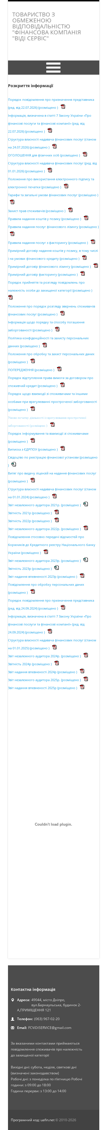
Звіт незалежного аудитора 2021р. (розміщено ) (45, 505)
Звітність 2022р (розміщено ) (30, 521)
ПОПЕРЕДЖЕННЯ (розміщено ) (31, 370)
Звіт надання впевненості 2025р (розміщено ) (43, 688)
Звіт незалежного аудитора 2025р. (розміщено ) (45, 680)
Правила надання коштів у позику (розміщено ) (45, 219)
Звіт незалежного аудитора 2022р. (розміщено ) (45, 529)
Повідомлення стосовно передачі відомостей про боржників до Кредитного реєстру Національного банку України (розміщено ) (51, 545)
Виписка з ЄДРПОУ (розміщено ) (33, 449)
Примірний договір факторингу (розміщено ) (43, 274)
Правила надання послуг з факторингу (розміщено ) (48, 242)
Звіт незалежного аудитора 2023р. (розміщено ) (45, 560)
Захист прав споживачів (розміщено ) (37, 211)
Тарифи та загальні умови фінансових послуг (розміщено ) (53, 195)
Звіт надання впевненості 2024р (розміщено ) (43, 672)
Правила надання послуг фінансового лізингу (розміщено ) (53, 227)
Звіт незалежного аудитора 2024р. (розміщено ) (45, 656)
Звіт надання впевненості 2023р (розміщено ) (43, 576)
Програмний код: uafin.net (33, 1120)
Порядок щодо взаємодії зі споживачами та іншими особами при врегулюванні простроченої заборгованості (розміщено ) (52, 402)
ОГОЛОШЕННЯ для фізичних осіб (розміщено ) (44, 155)
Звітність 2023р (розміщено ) (30, 568)
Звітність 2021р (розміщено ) (30, 513)
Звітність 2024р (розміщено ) (30, 664)
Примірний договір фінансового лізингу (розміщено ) (50, 266)
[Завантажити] (62, 107)
